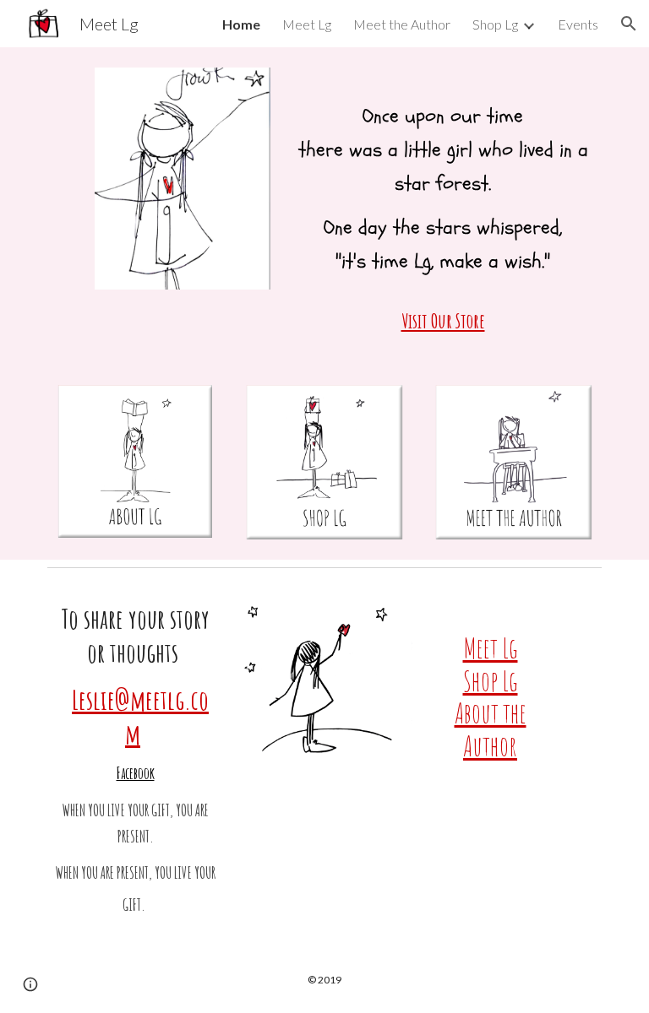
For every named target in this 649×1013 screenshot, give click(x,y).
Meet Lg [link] (306, 24)
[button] (628, 23)
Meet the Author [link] (401, 24)
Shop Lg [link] (495, 24)
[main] (442, 206)
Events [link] (578, 24)
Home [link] (241, 24)
